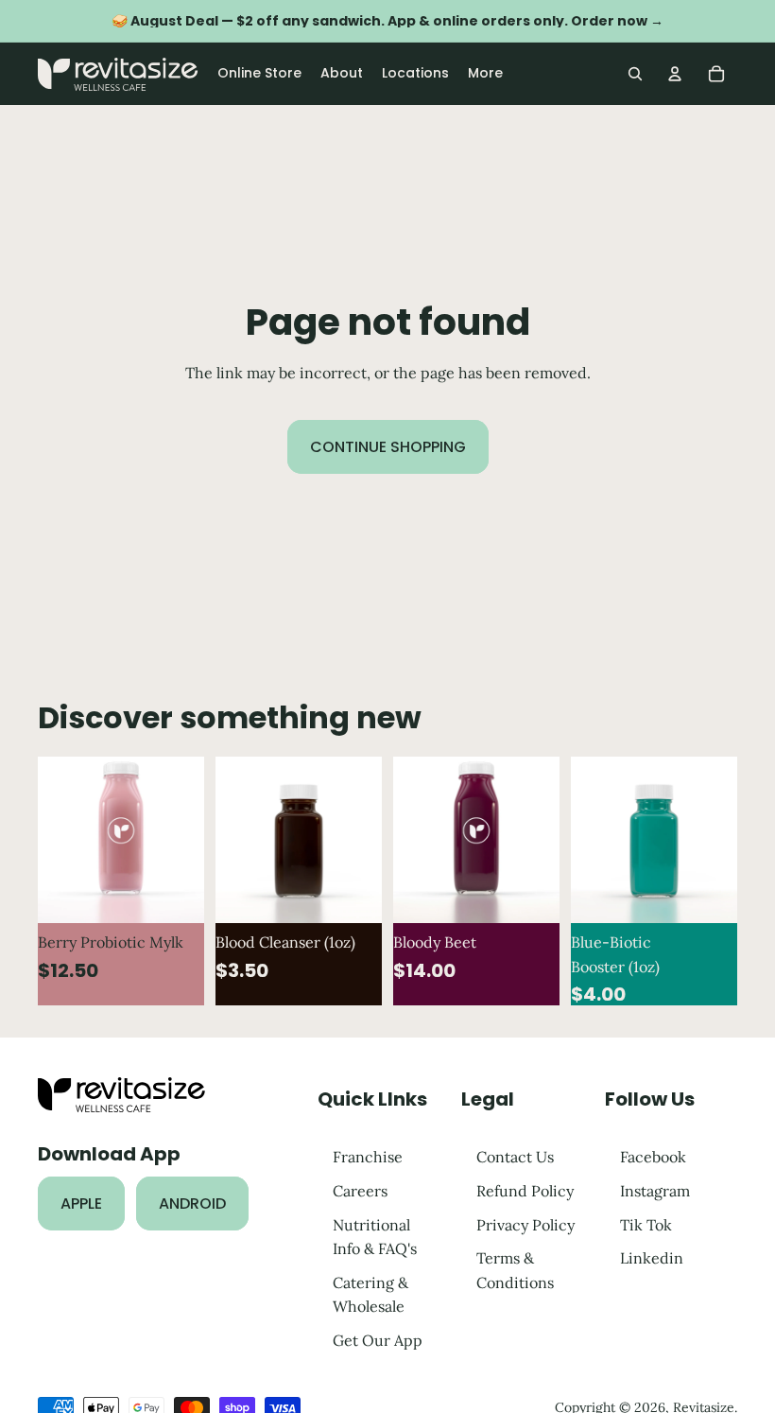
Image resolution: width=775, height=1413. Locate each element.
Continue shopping (388, 447)
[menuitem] (485, 74)
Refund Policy (525, 1190)
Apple (81, 1202)
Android (192, 1202)
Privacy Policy (525, 1223)
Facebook (653, 1156)
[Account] (675, 74)
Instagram (655, 1190)
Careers (360, 1190)
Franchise (368, 1156)
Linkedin (651, 1257)
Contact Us (515, 1156)
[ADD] (175, 894)
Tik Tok (646, 1223)
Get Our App (377, 1339)
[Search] (635, 74)
